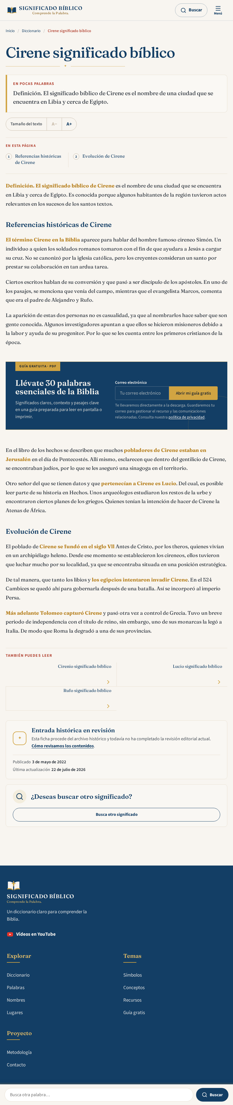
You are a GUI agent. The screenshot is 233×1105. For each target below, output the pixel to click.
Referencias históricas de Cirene (38, 159)
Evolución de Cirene (103, 156)
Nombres (16, 1000)
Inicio (10, 31)
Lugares (15, 1012)
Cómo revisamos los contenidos (63, 746)
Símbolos (132, 975)
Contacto (16, 1065)
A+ (69, 124)
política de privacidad (186, 417)
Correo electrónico (131, 382)
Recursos (132, 1000)
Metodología (19, 1052)
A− (54, 124)
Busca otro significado (117, 815)
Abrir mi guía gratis (193, 393)
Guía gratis (134, 1012)
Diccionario (31, 31)
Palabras (15, 987)
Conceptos (134, 987)
